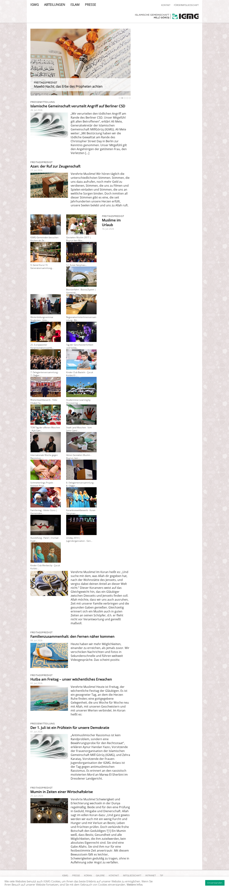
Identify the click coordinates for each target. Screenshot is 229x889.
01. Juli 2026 (36, 731)
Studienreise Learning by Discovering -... (78, 401)
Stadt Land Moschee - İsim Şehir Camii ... (79, 429)
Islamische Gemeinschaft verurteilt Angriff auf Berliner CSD (77, 106)
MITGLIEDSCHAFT (132, 875)
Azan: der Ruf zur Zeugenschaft (55, 166)
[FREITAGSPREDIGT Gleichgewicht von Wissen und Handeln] (80, 94)
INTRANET (150, 875)
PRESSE (90, 4)
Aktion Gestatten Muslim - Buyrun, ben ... (78, 457)
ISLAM (75, 4)
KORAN (88, 875)
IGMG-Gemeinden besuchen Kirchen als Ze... (44, 239)
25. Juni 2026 (36, 795)
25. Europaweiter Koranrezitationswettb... (42, 346)
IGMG (34, 4)
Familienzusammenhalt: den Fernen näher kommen (72, 636)
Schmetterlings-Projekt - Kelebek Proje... (42, 484)
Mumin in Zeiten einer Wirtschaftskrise (61, 791)
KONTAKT (165, 5)
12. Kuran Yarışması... (76, 265)
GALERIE (100, 875)
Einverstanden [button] (214, 882)
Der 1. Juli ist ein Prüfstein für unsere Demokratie (69, 727)
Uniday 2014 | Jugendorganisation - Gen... (79, 539)
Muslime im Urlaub (111, 222)
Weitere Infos (135, 884)
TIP (161, 875)
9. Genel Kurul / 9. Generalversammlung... (41, 266)
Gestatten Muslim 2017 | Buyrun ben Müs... (78, 239)
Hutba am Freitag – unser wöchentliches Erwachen (71, 679)
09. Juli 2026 (36, 640)
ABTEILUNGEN (54, 4)
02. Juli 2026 (36, 683)
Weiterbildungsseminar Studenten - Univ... (41, 319)
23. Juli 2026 (36, 170)
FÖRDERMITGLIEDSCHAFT (186, 5)
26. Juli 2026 (36, 110)
